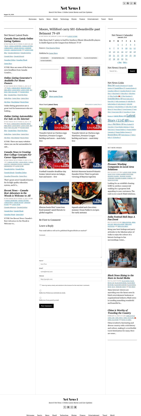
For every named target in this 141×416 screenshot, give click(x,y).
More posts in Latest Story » (93, 104)
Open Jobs (111, 127)
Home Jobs (111, 101)
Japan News (128, 112)
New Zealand (12, 92)
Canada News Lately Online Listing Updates (18, 39)
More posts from (56, 96)
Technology (64, 19)
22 (118, 55)
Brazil (55, 19)
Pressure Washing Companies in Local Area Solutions (121, 167)
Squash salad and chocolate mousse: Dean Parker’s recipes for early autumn (85, 210)
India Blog (131, 101)
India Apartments (121, 101)
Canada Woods (18, 202)
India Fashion (112, 104)
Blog (6, 46)
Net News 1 (70, 8)
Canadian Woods (15, 50)
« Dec (119, 62)
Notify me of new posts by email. (49, 300)
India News (7, 90)
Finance (82, 19)
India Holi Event (119, 224)
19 (135, 52)
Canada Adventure (15, 46)
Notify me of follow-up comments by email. (52, 293)
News (48, 19)
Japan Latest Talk (117, 112)
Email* (41, 268)
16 (122, 52)
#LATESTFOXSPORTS (90, 58)
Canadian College (10, 60)
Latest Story (29, 50)
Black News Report (120, 285)
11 (131, 48)
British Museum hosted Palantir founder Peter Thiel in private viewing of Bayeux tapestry (86, 174)
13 (110, 52)
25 (131, 55)
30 (122, 59)
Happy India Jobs (128, 99)
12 (135, 48)
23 (122, 55)
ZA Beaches (117, 137)
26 (135, 55)
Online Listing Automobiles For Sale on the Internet (18, 117)
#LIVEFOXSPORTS (46, 60)
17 (126, 52)
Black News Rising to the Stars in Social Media (121, 276)
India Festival (122, 104)
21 (114, 55)
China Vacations (127, 96)
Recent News (24, 92)
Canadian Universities (11, 176)
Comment (42, 235)
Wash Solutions (126, 135)
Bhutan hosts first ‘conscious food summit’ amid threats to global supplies (52, 210)
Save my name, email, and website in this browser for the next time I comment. (66, 285)
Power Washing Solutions (122, 127)
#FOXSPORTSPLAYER (58, 58)
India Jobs (129, 106)
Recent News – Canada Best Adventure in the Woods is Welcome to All (17, 193)
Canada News (8, 48)
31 (126, 59)
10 (126, 48)
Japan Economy (128, 109)
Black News (126, 281)
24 (126, 55)
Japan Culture (118, 109)
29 (118, 59)
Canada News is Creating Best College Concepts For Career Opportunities (17, 155)
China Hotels (116, 93)
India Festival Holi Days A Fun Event (121, 218)
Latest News (16, 90)
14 (114, 52)
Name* (41, 260)
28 (114, 59)
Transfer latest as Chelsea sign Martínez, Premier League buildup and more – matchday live (53, 137)
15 (118, 52)
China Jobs (124, 93)
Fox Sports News (53, 48)
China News (119, 318)
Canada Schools (19, 48)
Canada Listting (27, 46)
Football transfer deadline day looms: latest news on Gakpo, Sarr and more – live (52, 174)
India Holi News (120, 106)
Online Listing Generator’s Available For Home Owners (18, 80)
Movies (74, 19)
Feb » (125, 62)
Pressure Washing (121, 129)
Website (41, 276)
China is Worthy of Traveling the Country (119, 311)
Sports (41, 19)
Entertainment (93, 19)
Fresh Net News (26, 88)
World (110, 19)
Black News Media (121, 283)
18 (131, 52)
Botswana (32, 19)
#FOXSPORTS (44, 58)
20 (110, 55)
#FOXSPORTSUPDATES (74, 58)
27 (110, 59)
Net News (7, 102)
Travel (103, 19)
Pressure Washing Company (124, 132)
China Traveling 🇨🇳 (116, 96)
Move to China (126, 320)
